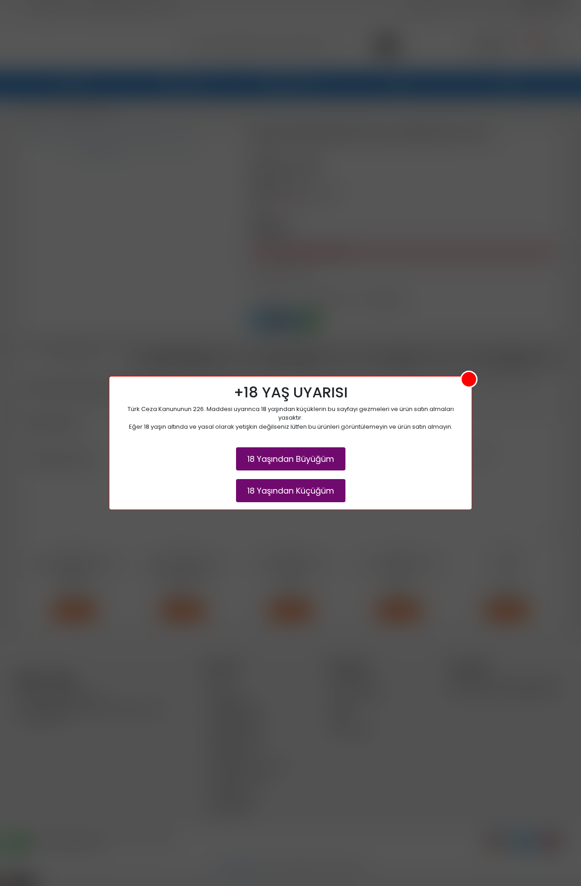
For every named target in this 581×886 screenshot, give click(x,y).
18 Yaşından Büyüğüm (290, 459)
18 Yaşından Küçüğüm (290, 490)
